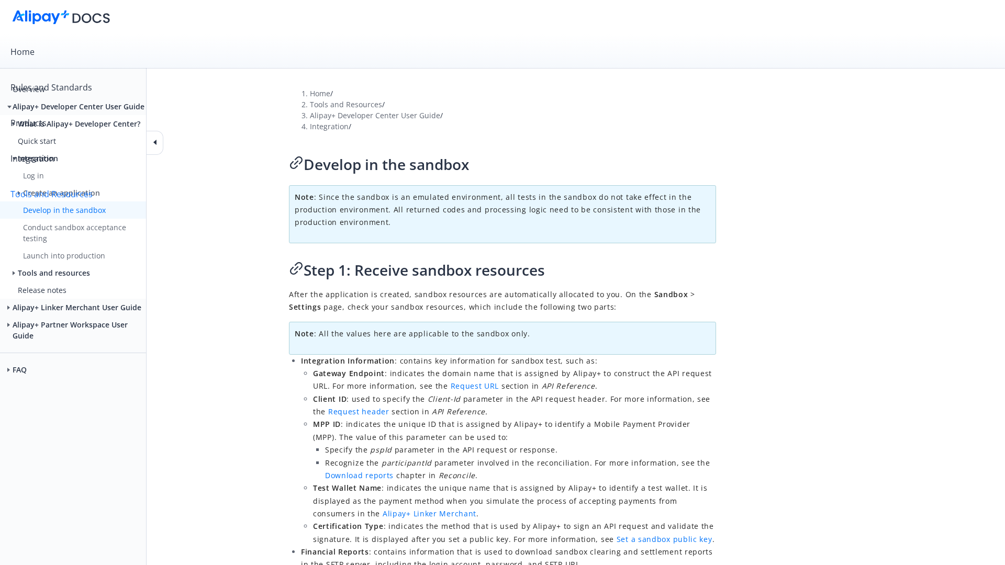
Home (22, 52)
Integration (32, 158)
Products (28, 123)
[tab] (502, 52)
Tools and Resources (51, 194)
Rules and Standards (51, 87)
